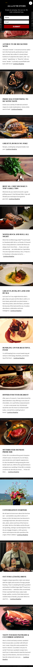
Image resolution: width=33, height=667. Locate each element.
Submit (16, 26)
